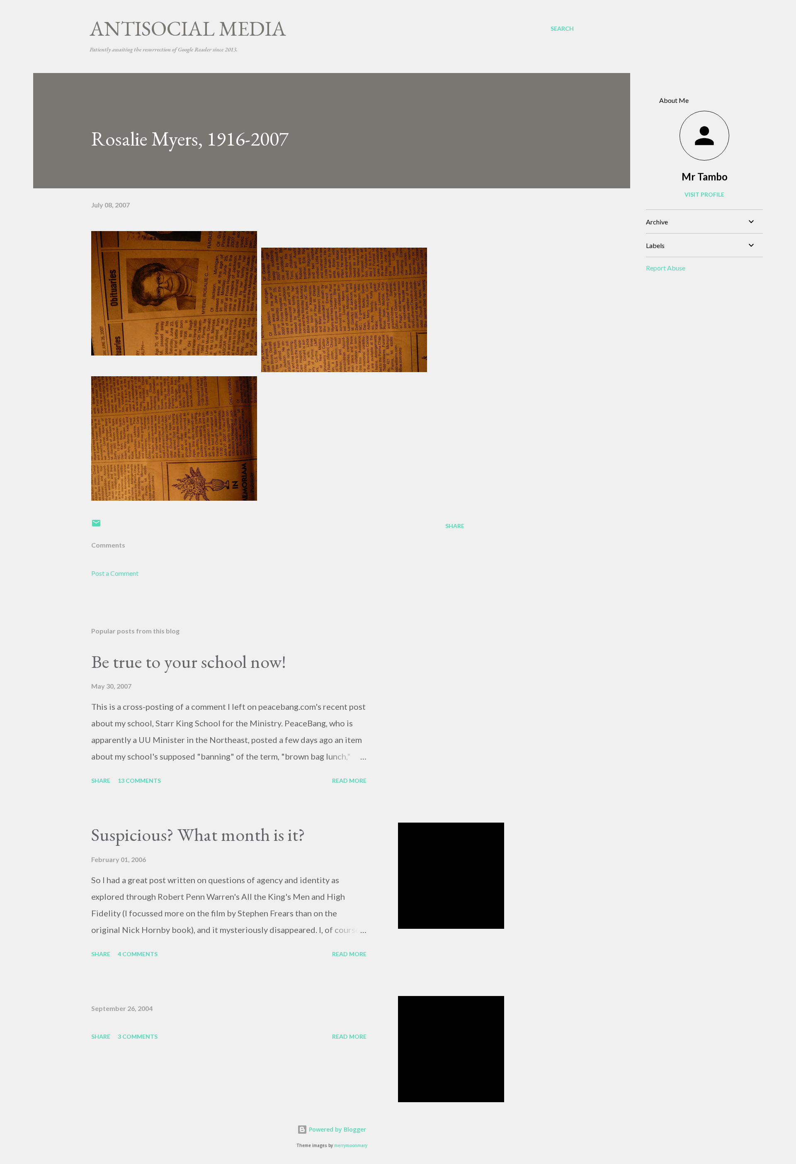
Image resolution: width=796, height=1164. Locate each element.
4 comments (138, 953)
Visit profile (704, 194)
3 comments (138, 1036)
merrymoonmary (350, 1145)
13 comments (139, 780)
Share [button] (454, 525)
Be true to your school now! (188, 661)
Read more (349, 780)
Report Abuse (665, 268)
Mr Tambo (705, 176)
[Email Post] (96, 525)
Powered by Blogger (336, 1129)
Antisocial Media (188, 28)
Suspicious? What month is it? (198, 834)
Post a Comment (114, 573)
